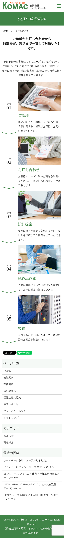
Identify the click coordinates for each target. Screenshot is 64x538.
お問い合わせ (11, 404)
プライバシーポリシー (16, 411)
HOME (5, 31)
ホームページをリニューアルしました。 (26, 460)
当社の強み (10, 391)
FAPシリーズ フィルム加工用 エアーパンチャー (30, 467)
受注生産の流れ (12, 397)
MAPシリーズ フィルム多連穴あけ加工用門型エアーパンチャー (31, 476)
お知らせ (9, 436)
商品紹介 (9, 442)
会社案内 (9, 377)
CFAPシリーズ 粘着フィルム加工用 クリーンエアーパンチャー (31, 497)
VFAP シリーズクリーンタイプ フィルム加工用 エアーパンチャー (31, 486)
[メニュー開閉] (59, 6)
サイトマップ (11, 417)
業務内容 (9, 384)
